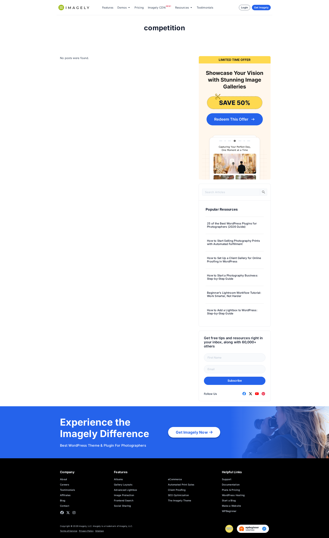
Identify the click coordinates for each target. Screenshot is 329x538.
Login (244, 7)
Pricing (139, 7)
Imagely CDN (157, 7)
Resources (182, 7)
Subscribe (235, 380)
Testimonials (205, 7)
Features (107, 7)
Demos (122, 7)
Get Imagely (261, 7)
